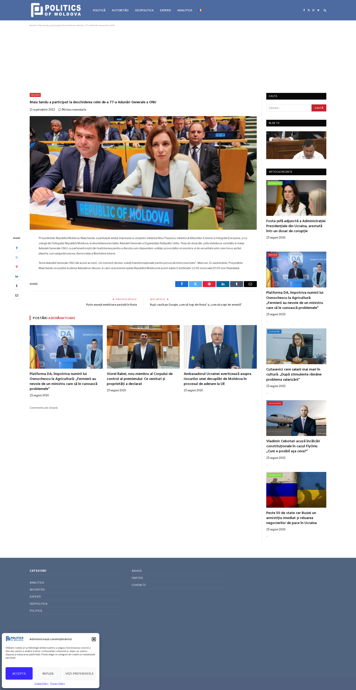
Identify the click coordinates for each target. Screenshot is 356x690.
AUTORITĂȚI (120, 10)
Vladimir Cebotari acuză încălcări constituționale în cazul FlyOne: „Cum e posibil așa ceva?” (293, 446)
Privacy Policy (57, 683)
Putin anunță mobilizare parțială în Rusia (111, 305)
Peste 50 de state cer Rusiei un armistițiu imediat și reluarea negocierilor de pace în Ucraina (291, 518)
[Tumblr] (16, 285)
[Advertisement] (178, 59)
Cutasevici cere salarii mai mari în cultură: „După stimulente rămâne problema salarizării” (294, 374)
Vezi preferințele (79, 673)
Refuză (48, 673)
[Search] (324, 10)
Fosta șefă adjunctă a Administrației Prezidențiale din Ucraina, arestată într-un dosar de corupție (296, 226)
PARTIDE (137, 577)
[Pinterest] (16, 267)
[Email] (16, 295)
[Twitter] (16, 257)
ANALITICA (184, 10)
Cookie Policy (41, 683)
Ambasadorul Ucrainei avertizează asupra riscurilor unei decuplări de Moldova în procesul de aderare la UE (217, 379)
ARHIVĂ (137, 570)
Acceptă (19, 673)
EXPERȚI (165, 10)
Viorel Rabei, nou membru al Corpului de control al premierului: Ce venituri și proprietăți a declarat (140, 379)
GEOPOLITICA (144, 10)
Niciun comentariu (74, 109)
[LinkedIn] (16, 276)
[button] (94, 639)
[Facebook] (16, 248)
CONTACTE (139, 585)
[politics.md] (56, 10)
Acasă (33, 25)
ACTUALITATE (275, 403)
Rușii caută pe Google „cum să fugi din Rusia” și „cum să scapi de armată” (195, 305)
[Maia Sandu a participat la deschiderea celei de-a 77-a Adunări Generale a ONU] (143, 173)
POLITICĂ (99, 10)
